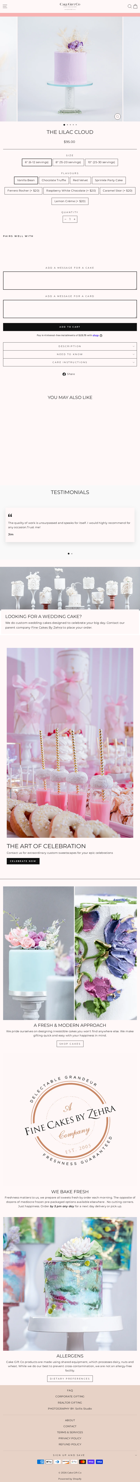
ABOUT (70, 1420)
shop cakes (70, 1043)
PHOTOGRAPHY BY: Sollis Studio (70, 1408)
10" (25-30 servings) (101, 162)
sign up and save (69, 1455)
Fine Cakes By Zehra (46, 627)
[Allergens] (70, 1284)
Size (70, 155)
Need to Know (70, 354)
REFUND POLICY (70, 1444)
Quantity (69, 212)
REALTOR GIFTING (70, 1402)
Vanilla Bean (26, 180)
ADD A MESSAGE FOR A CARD (70, 296)
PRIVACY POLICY (70, 1438)
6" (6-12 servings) (37, 162)
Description (70, 346)
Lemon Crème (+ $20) (70, 201)
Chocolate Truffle (54, 180)
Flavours (70, 173)
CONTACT (70, 1426)
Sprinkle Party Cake (109, 180)
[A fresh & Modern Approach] (70, 953)
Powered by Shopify (70, 1478)
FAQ (70, 1390)
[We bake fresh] (70, 1119)
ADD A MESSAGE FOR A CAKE (70, 268)
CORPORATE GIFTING (69, 1396)
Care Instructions (70, 362)
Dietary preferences (70, 1378)
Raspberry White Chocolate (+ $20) (71, 190)
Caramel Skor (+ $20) (117, 190)
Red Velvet (80, 180)
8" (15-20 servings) (68, 162)
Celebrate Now (23, 861)
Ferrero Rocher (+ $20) (23, 190)
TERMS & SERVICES (70, 1432)
